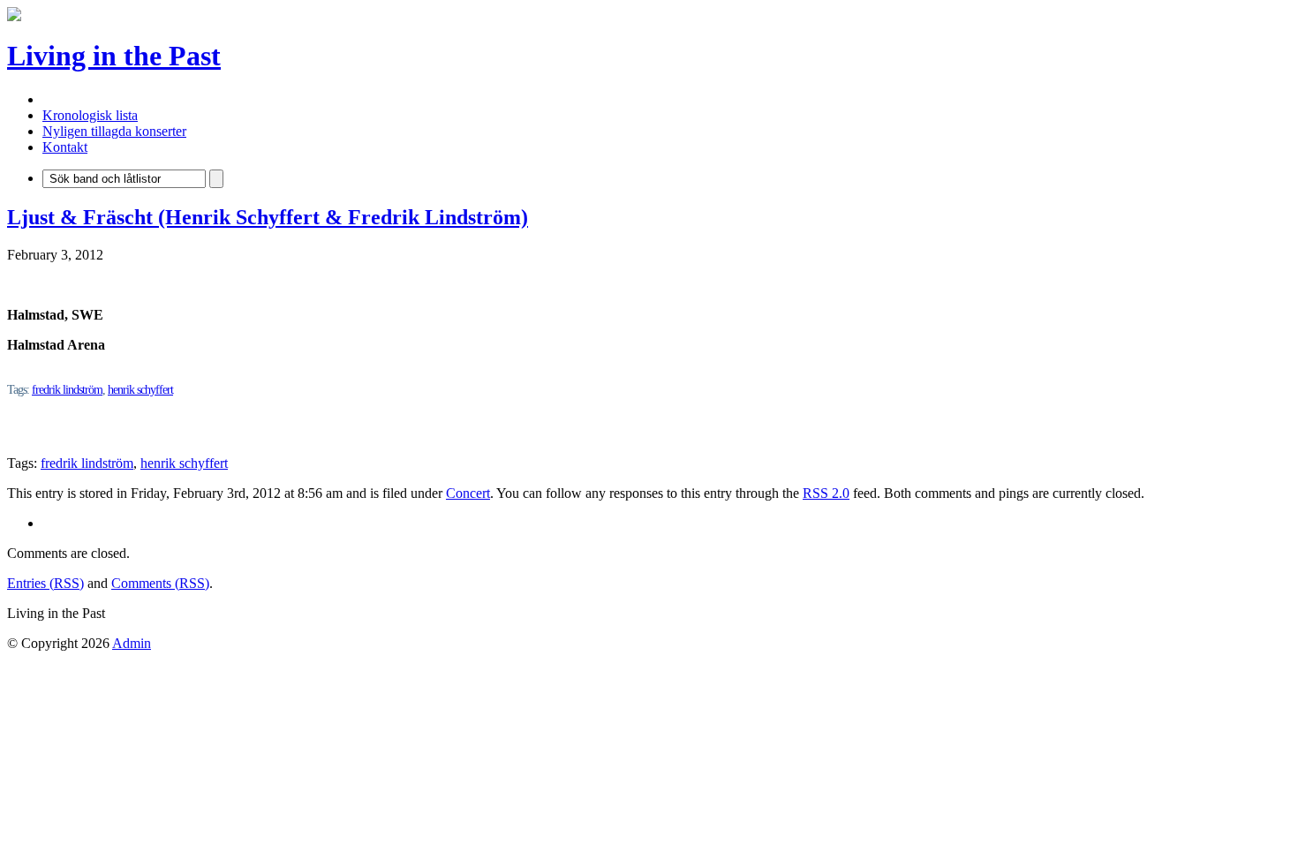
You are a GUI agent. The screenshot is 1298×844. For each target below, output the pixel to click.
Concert (468, 493)
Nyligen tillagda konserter (114, 131)
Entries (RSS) (45, 583)
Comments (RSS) (160, 583)
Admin (131, 643)
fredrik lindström (67, 389)
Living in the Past (114, 56)
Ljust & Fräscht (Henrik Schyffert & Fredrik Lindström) (267, 217)
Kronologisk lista (90, 115)
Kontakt (64, 146)
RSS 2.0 (826, 493)
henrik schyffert (140, 389)
